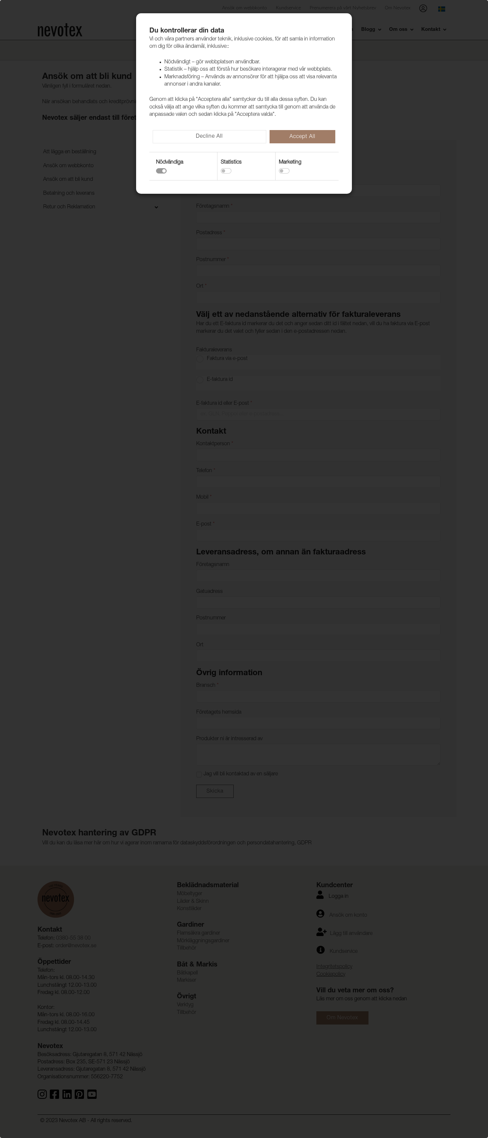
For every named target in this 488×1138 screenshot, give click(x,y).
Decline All (209, 136)
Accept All (302, 137)
